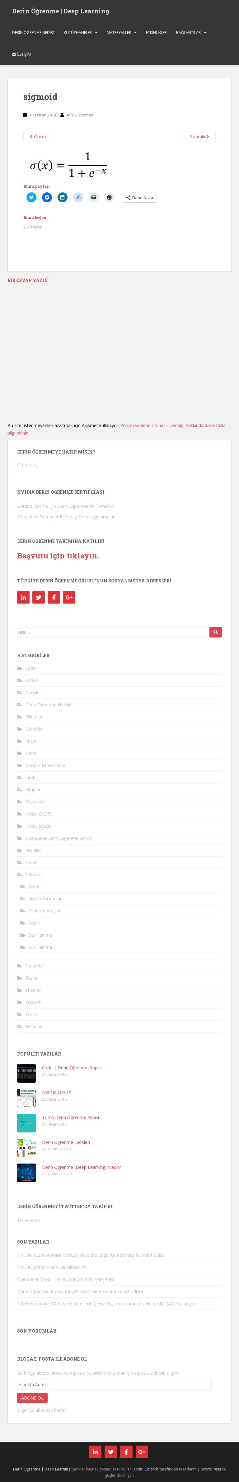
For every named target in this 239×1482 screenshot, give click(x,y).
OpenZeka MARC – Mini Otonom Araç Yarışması (65, 1279)
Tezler (31, 978)
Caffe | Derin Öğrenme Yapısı (71, 1067)
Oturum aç (28, 465)
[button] (68, 164)
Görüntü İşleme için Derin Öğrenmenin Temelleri (65, 506)
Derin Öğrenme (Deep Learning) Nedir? (81, 1167)
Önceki (40, 136)
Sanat (31, 862)
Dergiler (33, 692)
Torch (31, 1014)
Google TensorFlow (45, 765)
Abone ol (32, 1398)
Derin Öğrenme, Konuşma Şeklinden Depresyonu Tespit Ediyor (80, 1291)
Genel (31, 753)
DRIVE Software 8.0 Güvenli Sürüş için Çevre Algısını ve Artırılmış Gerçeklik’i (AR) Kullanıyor (106, 1303)
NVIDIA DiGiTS (57, 1092)
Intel (29, 777)
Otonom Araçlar (44, 911)
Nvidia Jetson (38, 826)
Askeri (34, 886)
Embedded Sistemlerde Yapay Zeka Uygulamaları (66, 517)
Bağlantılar (188, 32)
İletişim (23, 54)
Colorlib (151, 1469)
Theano (33, 990)
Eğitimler (34, 717)
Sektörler (34, 874)
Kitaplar (32, 790)
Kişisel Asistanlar (45, 898)
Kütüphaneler (78, 32)
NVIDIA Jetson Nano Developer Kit (52, 1267)
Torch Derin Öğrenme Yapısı (70, 1117)
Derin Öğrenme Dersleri (66, 1142)
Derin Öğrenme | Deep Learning (61, 11)
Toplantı (33, 1002)
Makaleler (35, 802)
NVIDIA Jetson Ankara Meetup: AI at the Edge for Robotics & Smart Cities (91, 1255)
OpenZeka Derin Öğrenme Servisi (58, 838)
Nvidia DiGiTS (39, 814)
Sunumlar (34, 966)
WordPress (211, 1469)
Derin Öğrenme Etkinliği (49, 705)
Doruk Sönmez (79, 115)
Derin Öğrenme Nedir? (33, 32)
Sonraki (198, 136)
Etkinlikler (156, 32)
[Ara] (215, 632)
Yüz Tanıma (40, 947)
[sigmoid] (68, 164)
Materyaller (119, 32)
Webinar (33, 1026)
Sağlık (34, 923)
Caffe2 (31, 680)
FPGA (30, 741)
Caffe (30, 668)
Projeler (33, 850)
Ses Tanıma (40, 935)
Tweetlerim (28, 1220)
